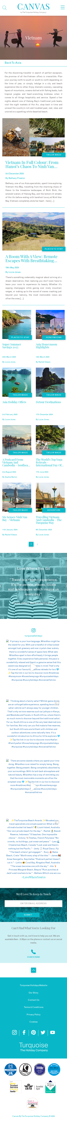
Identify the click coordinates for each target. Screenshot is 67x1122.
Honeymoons (54, 337)
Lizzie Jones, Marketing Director (33, 603)
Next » (37, 544)
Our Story (33, 993)
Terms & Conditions (33, 1007)
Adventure (53, 510)
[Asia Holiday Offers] (14, 409)
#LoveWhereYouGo (33, 877)
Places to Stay (54, 249)
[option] (33, 586)
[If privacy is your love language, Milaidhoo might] (33, 667)
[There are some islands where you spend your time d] (33, 786)
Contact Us (33, 1000)
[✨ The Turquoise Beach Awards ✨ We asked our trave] (33, 846)
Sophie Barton (11, 477)
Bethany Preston (17, 178)
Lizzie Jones (15, 272)
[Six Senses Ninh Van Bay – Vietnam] (16, 524)
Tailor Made (53, 155)
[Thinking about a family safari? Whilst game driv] (33, 726)
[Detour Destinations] (48, 409)
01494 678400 (33, 957)
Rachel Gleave (44, 362)
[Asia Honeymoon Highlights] (50, 351)
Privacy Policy (34, 1015)
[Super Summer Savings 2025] (16, 351)
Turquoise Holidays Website (33, 985)
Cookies (33, 1022)
